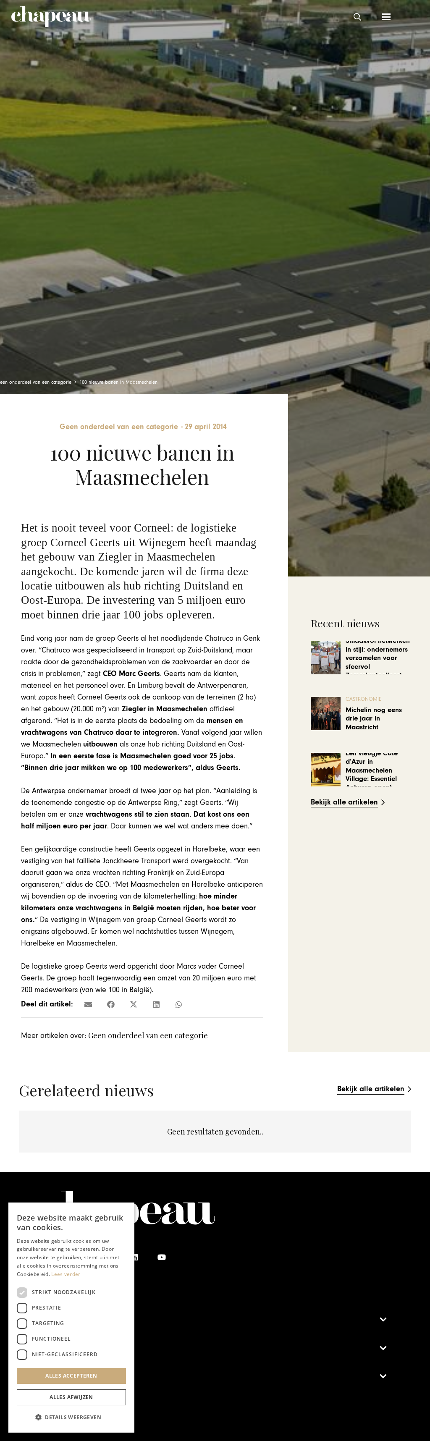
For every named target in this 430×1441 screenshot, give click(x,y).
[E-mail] (88, 1004)
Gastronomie (363, 699)
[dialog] (71, 1318)
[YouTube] (161, 1257)
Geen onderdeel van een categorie (148, 1035)
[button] (357, 16)
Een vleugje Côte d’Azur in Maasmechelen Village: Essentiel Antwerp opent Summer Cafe (372, 774)
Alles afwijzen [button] (71, 1397)
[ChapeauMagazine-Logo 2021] (51, 16)
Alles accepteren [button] (71, 1375)
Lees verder (65, 1274)
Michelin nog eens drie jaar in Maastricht (374, 718)
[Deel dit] (111, 1004)
